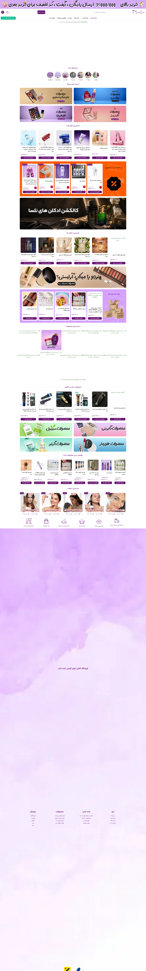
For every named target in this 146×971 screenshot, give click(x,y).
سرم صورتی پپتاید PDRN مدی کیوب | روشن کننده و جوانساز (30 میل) (29, 149)
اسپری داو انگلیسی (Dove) (96, 309)
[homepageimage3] (100, 114)
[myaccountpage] (2, 12)
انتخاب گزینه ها (117, 158)
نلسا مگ (76, 18)
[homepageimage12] (93, 365)
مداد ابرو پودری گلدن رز (47, 309)
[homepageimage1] (100, 96)
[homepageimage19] (46, 445)
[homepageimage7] (93, 341)
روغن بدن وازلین (121, 148)
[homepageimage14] (50, 363)
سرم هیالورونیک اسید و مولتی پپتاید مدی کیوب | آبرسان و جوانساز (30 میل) (47, 149)
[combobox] (77, 12)
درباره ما (70, 18)
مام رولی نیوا (99, 181)
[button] (21, 42)
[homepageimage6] (114, 341)
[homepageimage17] (46, 429)
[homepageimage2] (46, 96)
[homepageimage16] (100, 429)
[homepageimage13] (71, 365)
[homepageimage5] (73, 213)
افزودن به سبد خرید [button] (99, 158)
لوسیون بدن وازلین (32, 308)
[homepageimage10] (28, 341)
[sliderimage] (73, 28)
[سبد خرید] (7, 12)
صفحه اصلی (93, 18)
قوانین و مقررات (61, 18)
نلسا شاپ (85, 18)
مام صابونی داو (65, 309)
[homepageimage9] (51, 340)
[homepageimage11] (114, 365)
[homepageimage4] (46, 114)
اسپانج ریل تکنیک (65, 181)
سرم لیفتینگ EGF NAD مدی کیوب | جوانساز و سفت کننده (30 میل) (64, 149)
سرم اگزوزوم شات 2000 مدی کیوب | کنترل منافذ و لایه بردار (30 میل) (83, 149)
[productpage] (117, 138)
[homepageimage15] (28, 365)
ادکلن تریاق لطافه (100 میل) (83, 255)
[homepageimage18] (100, 445)
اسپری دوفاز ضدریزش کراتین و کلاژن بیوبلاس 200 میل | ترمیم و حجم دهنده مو (46, 182)
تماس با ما (52, 18)
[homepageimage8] (71, 341)
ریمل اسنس (122, 473)
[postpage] (115, 502)
